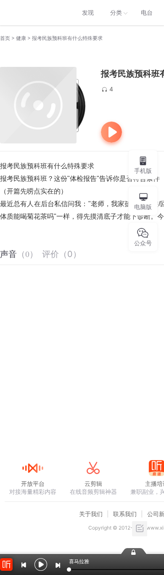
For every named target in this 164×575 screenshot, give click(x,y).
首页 (5, 38)
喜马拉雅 (32, 12)
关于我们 (91, 513)
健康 (21, 38)
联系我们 (125, 513)
